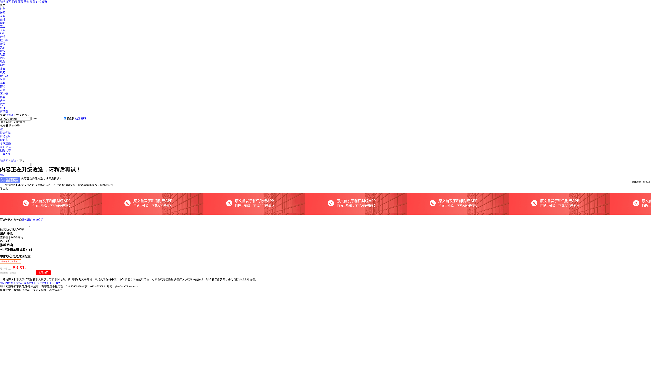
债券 (44, 1)
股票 (20, 1)
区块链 (4, 93)
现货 (2, 61)
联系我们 (29, 282)
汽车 (2, 104)
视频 (2, 83)
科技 (2, 107)
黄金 (2, 15)
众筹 (2, 30)
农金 (2, 68)
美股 (2, 47)
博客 (2, 97)
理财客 (4, 139)
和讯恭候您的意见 (11, 282)
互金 (2, 26)
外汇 (38, 1)
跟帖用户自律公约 (32, 219)
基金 (26, 1)
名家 (2, 90)
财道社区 (5, 136)
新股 (2, 50)
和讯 (2, 175)
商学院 (4, 111)
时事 (2, 79)
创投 (2, 58)
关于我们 (42, 282)
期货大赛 (5, 150)
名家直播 (5, 143)
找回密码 (80, 118)
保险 (2, 12)
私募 (2, 54)
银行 (2, 8)
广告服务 (55, 282)
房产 (2, 100)
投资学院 (5, 132)
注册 (2, 129)
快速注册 (10, 115)
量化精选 (5, 147)
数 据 (4, 40)
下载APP (5, 154)
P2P (2, 33)
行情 (2, 36)
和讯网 (4, 160)
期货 (32, 1)
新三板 (4, 75)
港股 (2, 43)
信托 (2, 19)
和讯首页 (5, 1)
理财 (2, 23)
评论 (2, 86)
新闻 (14, 1)
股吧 (2, 72)
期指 (2, 65)
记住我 (70, 118)
